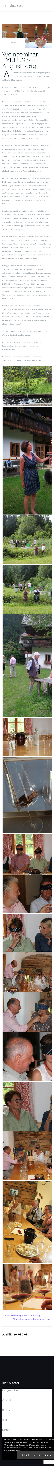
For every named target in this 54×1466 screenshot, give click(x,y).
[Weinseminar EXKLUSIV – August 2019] (27, 35)
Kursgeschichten (10, 1390)
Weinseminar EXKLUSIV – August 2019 (20, 60)
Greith (5, 1420)
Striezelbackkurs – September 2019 (31, 1319)
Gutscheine (7, 1400)
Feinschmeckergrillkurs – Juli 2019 (22, 1315)
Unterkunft (7, 1410)
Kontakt (5, 1430)
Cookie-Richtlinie (12, 1450)
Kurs (13, 43)
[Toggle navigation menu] (48, 6)
